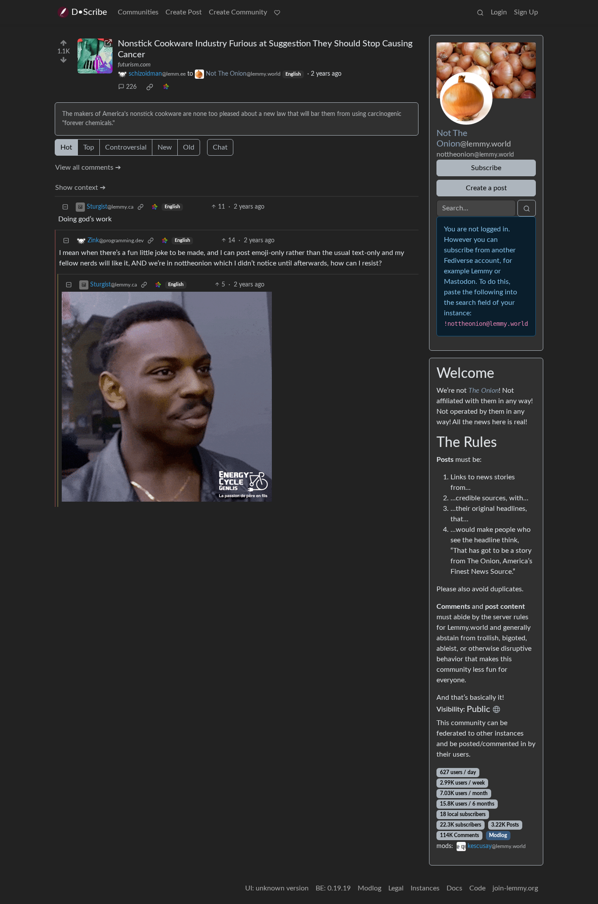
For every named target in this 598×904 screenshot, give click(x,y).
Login (499, 12)
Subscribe (486, 167)
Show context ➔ (80, 187)
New (165, 147)
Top (88, 147)
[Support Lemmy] (277, 12)
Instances (425, 888)
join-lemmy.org (515, 888)
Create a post (486, 188)
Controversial (126, 147)
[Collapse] (65, 207)
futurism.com (134, 65)
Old (188, 147)
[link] (150, 87)
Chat (220, 147)
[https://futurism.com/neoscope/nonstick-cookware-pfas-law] (95, 55)
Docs (454, 888)
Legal (396, 888)
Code (477, 888)
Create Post (183, 12)
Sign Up (526, 12)
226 (131, 87)
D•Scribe (89, 12)
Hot (66, 147)
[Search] (480, 12)
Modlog (498, 835)
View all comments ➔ (88, 167)
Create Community (238, 12)
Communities (138, 12)
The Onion (483, 390)
